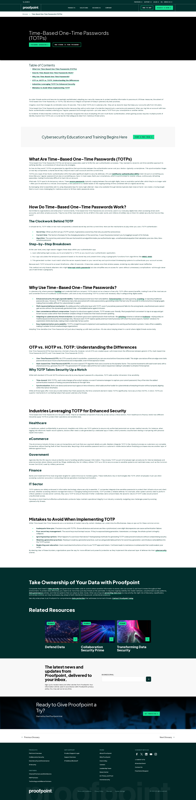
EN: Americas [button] (166, 2)
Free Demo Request (141, 771)
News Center (104, 772)
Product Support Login (71, 753)
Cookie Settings (120, 791)
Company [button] (108, 8)
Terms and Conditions (84, 791)
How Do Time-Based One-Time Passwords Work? (52, 73)
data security (53, 589)
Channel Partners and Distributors (40, 774)
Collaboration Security (36, 757)
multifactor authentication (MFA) (125, 174)
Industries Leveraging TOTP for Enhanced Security (53, 84)
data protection (78, 598)
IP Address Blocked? (71, 761)
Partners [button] (137, 2)
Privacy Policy (99, 791)
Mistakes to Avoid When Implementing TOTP (51, 88)
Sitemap (109, 791)
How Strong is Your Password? (67, 44)
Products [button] (71, 8)
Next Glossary (166, 737)
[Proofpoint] (32, 7)
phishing (122, 316)
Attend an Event (140, 763)
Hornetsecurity (105, 779)
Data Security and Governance (39, 761)
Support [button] (147, 2)
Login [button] (155, 2)
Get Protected (150, 714)
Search (27, 2)
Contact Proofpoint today (122, 598)
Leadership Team (105, 768)
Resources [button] (96, 8)
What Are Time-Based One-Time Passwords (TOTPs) (54, 69)
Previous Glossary (32, 737)
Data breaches (115, 299)
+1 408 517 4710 (140, 759)
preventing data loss (113, 593)
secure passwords (77, 181)
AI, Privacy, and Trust (106, 776)
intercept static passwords (79, 267)
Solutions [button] (84, 8)
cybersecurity (160, 550)
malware (146, 316)
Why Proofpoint (105, 757)
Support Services (70, 757)
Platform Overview (35, 753)
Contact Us (138, 767)
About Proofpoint (106, 753)
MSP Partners (33, 777)
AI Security (32, 764)
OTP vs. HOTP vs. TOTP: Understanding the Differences (55, 80)
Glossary (25, 14)
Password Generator (39, 44)
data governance (36, 593)
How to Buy (103, 761)
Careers (102, 764)
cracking (140, 299)
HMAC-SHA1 (147, 257)
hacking (58, 291)
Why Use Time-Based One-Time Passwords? (50, 77)
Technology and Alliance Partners (40, 781)
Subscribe (148, 679)
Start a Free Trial (143, 137)
